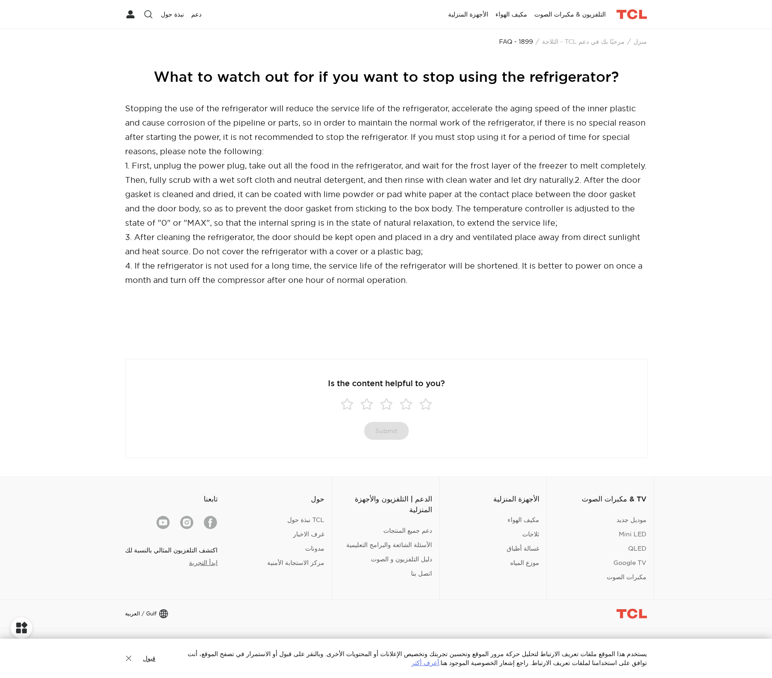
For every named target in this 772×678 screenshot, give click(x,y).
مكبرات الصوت (626, 577)
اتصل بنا (421, 573)
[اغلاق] (129, 658)
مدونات (314, 548)
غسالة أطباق (523, 548)
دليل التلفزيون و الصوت (401, 559)
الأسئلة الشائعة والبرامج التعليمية (389, 545)
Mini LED (632, 534)
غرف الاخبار (308, 534)
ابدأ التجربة (203, 563)
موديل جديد (631, 520)
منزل (640, 42)
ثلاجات (530, 534)
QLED (637, 548)
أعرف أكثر (425, 663)
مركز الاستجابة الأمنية (295, 563)
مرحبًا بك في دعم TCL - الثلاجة (583, 42)
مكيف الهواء (523, 520)
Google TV (629, 563)
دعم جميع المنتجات (407, 530)
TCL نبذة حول (305, 520)
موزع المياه (524, 563)
